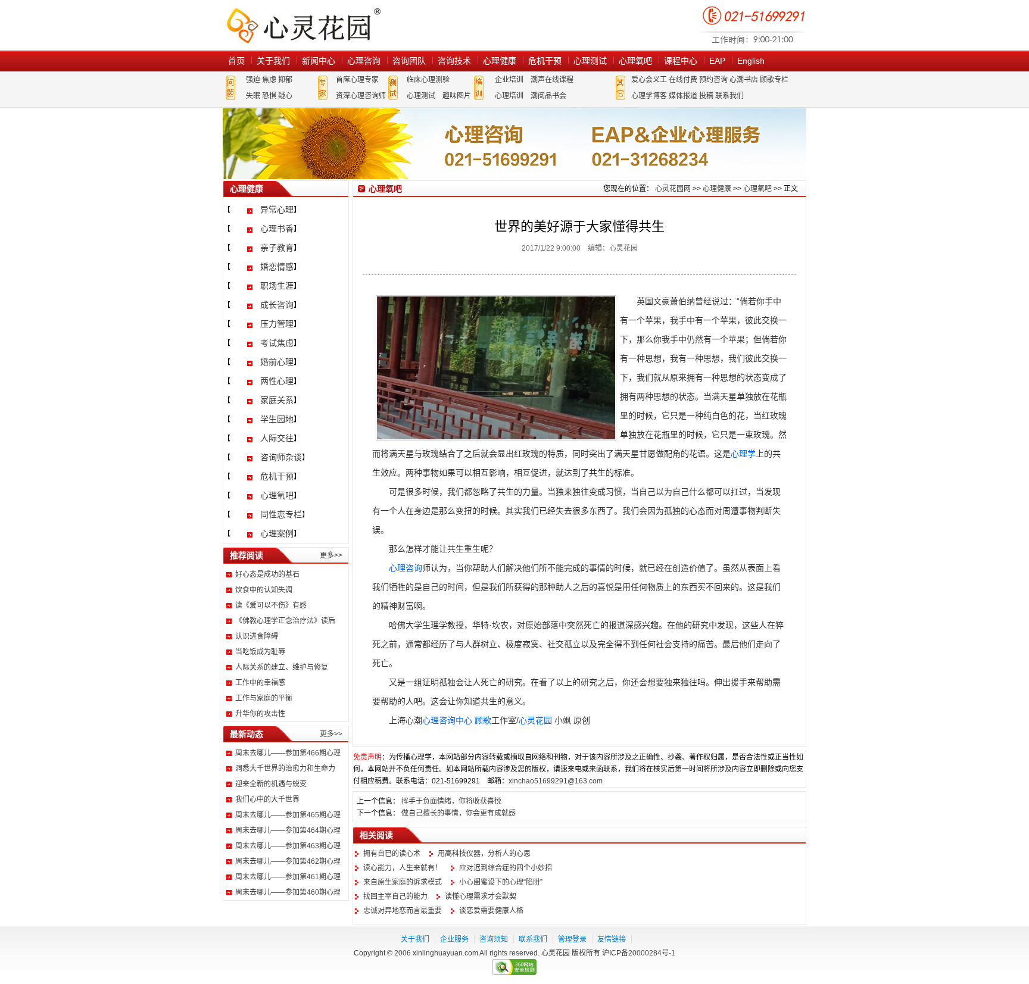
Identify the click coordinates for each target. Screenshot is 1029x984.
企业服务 (454, 939)
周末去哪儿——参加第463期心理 (288, 846)
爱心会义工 (649, 80)
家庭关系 (277, 400)
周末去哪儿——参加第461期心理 (288, 877)
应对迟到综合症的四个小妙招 (505, 868)
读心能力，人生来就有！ (402, 868)
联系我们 (729, 96)
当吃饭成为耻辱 (260, 652)
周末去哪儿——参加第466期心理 (288, 753)
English (751, 60)
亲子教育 (277, 247)
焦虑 (269, 80)
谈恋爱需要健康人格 (491, 911)
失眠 (253, 96)
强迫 (253, 80)
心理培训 (509, 96)
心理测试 (590, 60)
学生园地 (277, 419)
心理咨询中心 (447, 720)
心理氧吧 (635, 60)
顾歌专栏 (774, 80)
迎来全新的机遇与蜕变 (271, 784)
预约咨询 (713, 80)
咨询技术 (454, 60)
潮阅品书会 (548, 96)
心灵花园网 (303, 25)
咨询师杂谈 (281, 457)
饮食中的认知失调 (263, 590)
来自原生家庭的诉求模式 (402, 882)
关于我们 (273, 60)
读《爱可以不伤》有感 (271, 605)
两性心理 (277, 381)
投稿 (706, 96)
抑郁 (285, 80)
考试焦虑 (277, 343)
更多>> (331, 555)
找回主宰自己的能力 (395, 896)
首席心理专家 (357, 80)
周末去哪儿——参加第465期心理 (288, 815)
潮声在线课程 (552, 80)
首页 (236, 60)
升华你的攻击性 (260, 714)
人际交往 (277, 438)
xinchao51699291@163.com (556, 781)
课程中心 (680, 60)
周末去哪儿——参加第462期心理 (288, 861)
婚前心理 (277, 362)
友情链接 (611, 939)
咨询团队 (409, 60)
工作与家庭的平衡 (263, 698)
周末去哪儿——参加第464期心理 (288, 830)
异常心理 (277, 209)
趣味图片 (456, 96)
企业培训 (509, 80)
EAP (717, 60)
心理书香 (277, 228)
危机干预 (545, 60)
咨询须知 (493, 939)
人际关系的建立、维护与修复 (281, 667)
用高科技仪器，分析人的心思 (484, 853)
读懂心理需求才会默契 (480, 896)
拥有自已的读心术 (391, 853)
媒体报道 (683, 96)
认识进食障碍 (256, 636)
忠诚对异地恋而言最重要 (402, 911)
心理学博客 (649, 96)
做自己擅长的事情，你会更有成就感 (458, 813)
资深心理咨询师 (361, 96)
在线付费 (683, 80)
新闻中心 (318, 60)
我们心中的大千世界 (267, 799)
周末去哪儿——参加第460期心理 (288, 892)
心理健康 (499, 60)
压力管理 (277, 324)
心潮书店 (743, 80)
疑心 (285, 96)
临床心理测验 (428, 80)
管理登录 (572, 939)
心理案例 (277, 533)
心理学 (743, 453)
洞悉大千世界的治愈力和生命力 (285, 768)
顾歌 (483, 720)
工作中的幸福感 (260, 683)
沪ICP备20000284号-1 (638, 953)
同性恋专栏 (281, 514)
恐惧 (269, 96)
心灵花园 (535, 720)
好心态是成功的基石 (267, 574)
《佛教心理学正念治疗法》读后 (285, 621)
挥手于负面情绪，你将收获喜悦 (451, 801)
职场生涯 (277, 285)
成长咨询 (277, 305)
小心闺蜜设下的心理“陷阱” (500, 882)
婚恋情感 (277, 266)
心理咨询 (364, 60)
